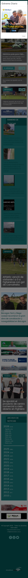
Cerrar (23, 36)
